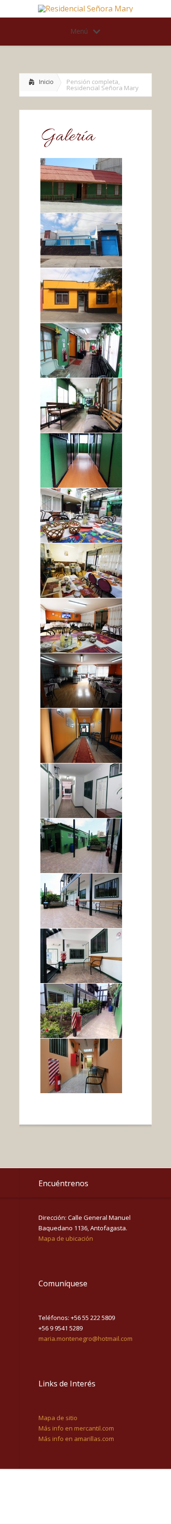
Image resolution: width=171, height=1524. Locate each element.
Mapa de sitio (57, 1417)
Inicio (46, 81)
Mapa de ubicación (65, 1238)
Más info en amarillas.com (76, 1438)
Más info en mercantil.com (76, 1428)
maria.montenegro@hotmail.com (85, 1338)
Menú (79, 31)
